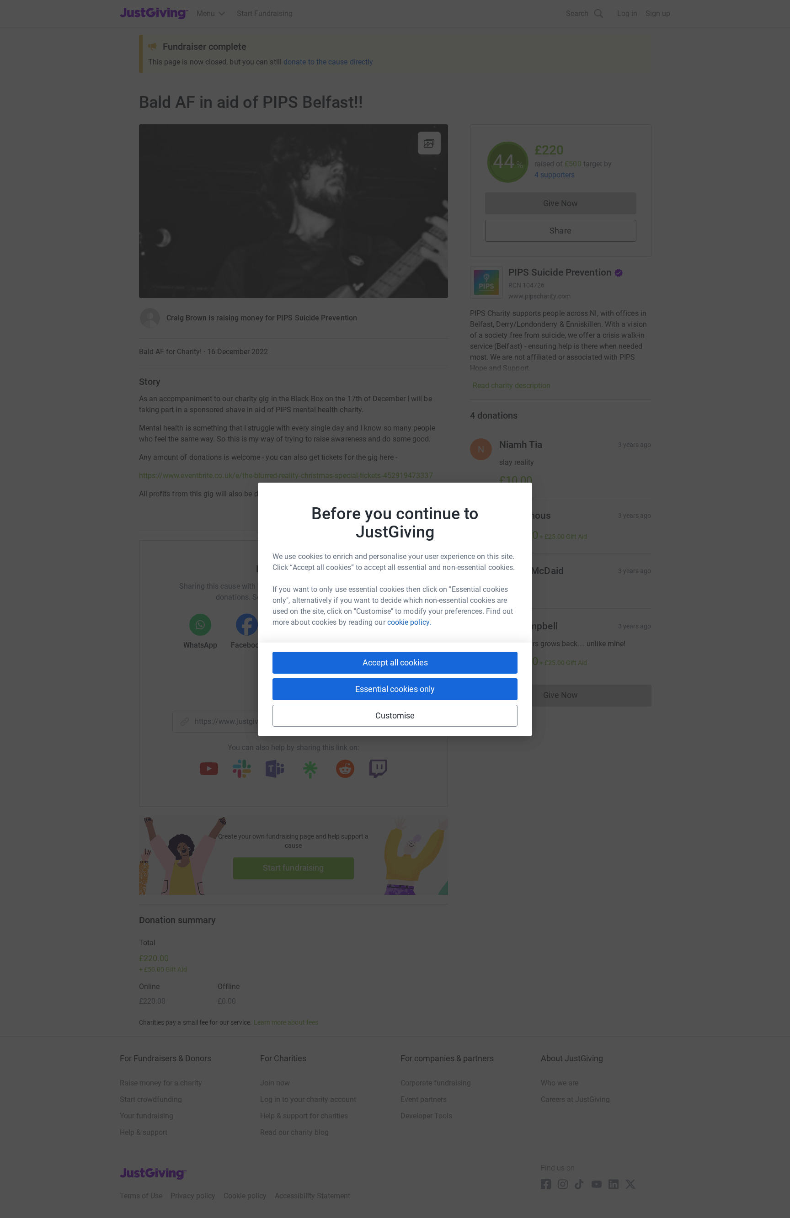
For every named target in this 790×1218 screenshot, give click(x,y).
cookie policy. (409, 622)
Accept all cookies (395, 662)
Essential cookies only (395, 689)
